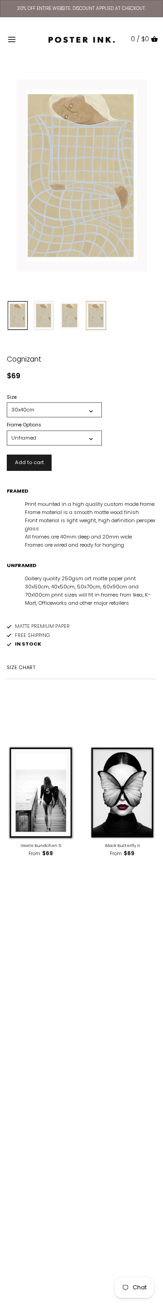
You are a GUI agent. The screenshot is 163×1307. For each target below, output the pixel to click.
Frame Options (24, 425)
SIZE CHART (21, 667)
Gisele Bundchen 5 (41, 845)
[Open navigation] (12, 39)
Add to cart (29, 462)
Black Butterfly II (122, 845)
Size (12, 397)
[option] (18, 316)
